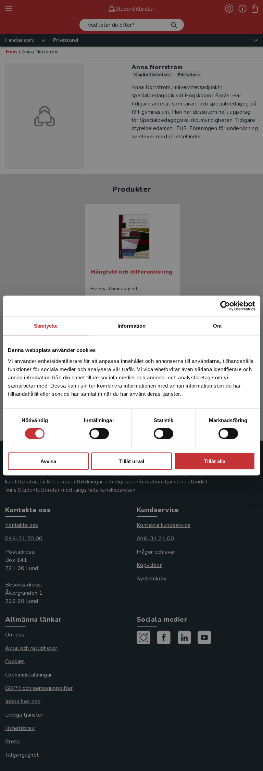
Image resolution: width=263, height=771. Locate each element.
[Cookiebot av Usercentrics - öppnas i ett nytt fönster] (225, 306)
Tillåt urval (131, 461)
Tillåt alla (214, 461)
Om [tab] (217, 326)
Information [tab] (131, 326)
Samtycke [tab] (46, 326)
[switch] (99, 433)
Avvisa (48, 461)
